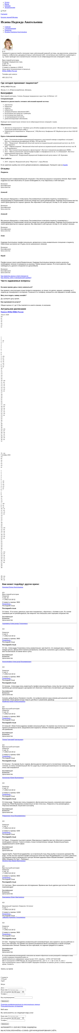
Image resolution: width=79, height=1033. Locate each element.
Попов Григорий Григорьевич (12, 739)
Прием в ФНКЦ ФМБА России (12, 312)
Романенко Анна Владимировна (13, 816)
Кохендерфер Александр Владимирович (16, 661)
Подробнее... (6, 604)
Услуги (7, 2)
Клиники (8, 6)
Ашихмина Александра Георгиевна (15, 623)
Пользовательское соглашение (12, 1006)
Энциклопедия (10, 7)
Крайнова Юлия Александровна (13, 701)
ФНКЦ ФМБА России (9, 71)
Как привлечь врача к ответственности (14, 276)
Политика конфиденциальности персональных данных (20, 1004)
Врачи (7, 4)
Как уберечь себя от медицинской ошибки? (16, 278)
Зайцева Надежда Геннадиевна (13, 917)
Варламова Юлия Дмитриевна (13, 897)
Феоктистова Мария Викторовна (13, 861)
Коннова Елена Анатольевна (12, 587)
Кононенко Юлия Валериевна (13, 778)
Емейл (65, 165)
